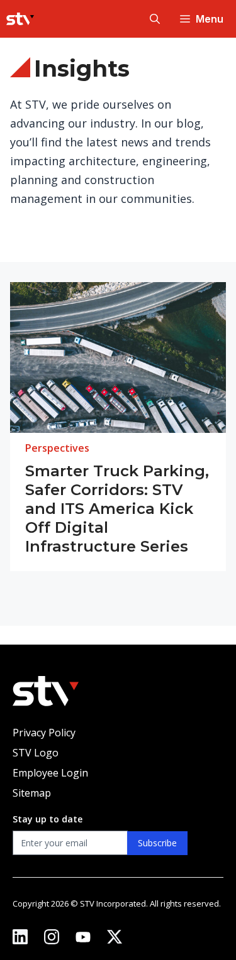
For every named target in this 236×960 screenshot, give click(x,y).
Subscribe (157, 843)
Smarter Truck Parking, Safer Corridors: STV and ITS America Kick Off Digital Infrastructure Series (117, 508)
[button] (155, 19)
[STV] (20, 19)
